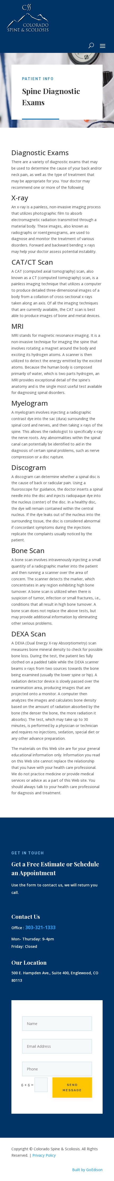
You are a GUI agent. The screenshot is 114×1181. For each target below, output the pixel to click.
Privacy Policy (44, 1155)
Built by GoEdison (87, 1169)
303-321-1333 (40, 927)
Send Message (72, 1087)
